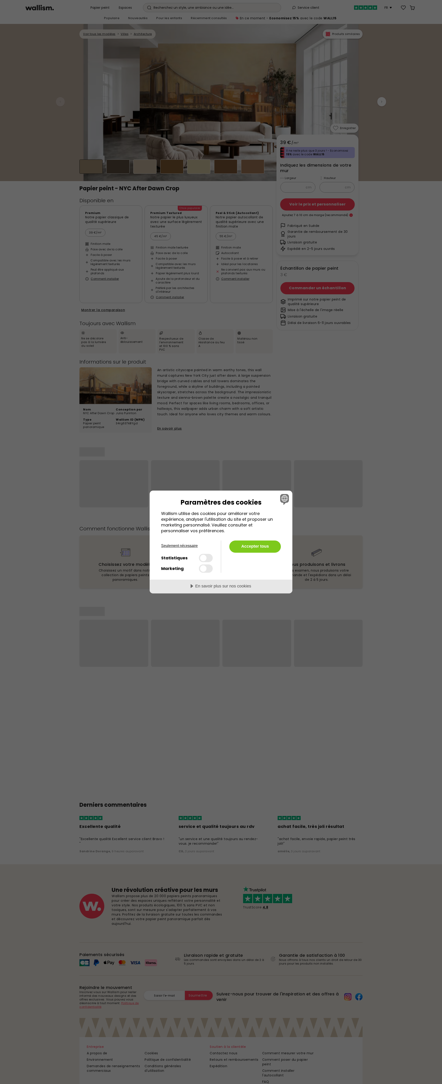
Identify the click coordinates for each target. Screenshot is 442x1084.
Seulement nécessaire (179, 546)
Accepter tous (255, 546)
